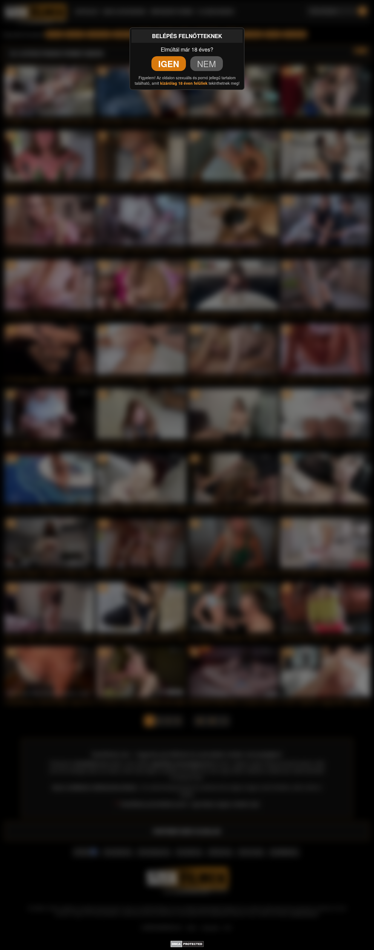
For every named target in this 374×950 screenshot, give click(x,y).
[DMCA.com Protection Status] (187, 943)
